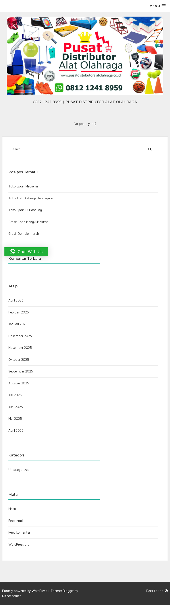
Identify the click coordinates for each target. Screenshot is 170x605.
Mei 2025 (15, 418)
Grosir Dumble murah (23, 233)
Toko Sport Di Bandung (25, 210)
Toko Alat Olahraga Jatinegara (30, 198)
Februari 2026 (18, 312)
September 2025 (20, 371)
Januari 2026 (17, 324)
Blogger (68, 591)
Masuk (12, 509)
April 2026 (15, 300)
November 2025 (20, 347)
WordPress (39, 591)
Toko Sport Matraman (24, 186)
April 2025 (15, 430)
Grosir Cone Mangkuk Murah (28, 222)
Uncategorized (18, 469)
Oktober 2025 (18, 359)
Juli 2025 (15, 395)
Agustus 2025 (18, 383)
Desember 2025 (20, 336)
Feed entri (15, 521)
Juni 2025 (15, 407)
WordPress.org (18, 544)
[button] (157, 6)
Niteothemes (11, 596)
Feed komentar (19, 532)
